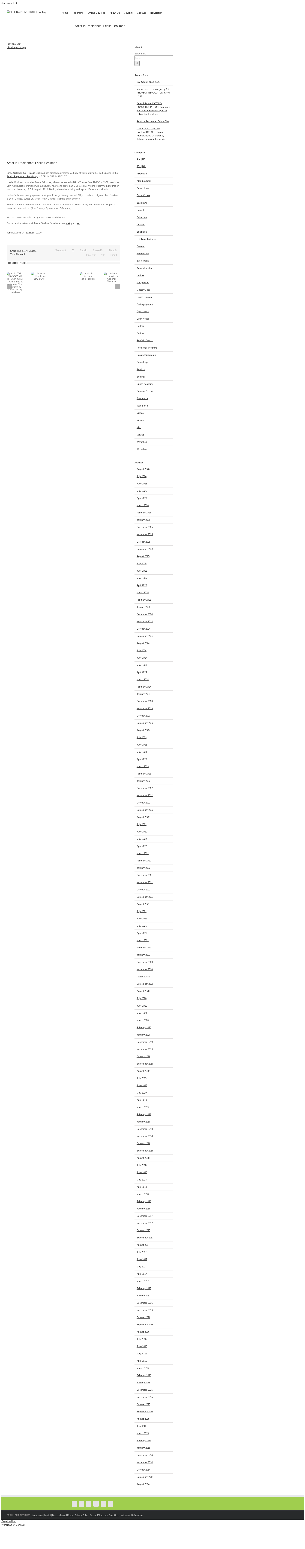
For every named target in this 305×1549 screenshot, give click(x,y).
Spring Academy (145, 384)
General (141, 246)
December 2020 (145, 962)
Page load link (8, 1521)
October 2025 (143, 541)
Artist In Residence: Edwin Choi (153, 121)
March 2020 (143, 1020)
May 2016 (142, 1353)
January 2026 (143, 520)
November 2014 (145, 1462)
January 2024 (143, 694)
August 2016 (143, 1332)
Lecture (140, 275)
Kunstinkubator (144, 268)
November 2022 (145, 795)
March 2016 (143, 1368)
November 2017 (145, 1223)
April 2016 (142, 1361)
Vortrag (140, 434)
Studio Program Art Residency (22, 176)
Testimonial (142, 398)
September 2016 (145, 1324)
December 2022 (145, 788)
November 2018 (145, 1136)
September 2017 (145, 1237)
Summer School (145, 391)
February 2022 (144, 860)
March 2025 (143, 592)
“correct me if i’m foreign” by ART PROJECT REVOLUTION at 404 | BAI (154, 93)
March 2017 (143, 1281)
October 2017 (143, 1230)
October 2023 (143, 715)
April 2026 (142, 498)
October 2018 (143, 1143)
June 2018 (142, 1172)
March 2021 (143, 940)
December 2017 (145, 1216)
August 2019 (143, 1071)
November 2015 (145, 1397)
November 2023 (145, 708)
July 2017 (141, 1252)
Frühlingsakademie (146, 239)
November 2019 (145, 1049)
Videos (140, 413)
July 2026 (141, 476)
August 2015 (143, 1419)
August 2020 (143, 991)
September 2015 (145, 1411)
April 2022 (142, 846)
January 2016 (143, 1382)
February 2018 (144, 1201)
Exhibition (142, 231)
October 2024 (143, 628)
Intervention (143, 253)
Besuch (140, 210)
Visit (139, 427)
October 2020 (143, 976)
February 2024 (144, 686)
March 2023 (143, 766)
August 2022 (143, 817)
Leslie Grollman (37, 173)
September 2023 (145, 723)
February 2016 (144, 1375)
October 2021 (143, 889)
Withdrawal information (132, 1515)
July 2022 (141, 824)
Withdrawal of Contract (13, 1525)
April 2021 (142, 933)
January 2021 (143, 955)
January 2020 (143, 1034)
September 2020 (145, 984)
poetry (68, 223)
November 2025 (145, 534)
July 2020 (141, 998)
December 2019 (145, 1042)
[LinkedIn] (110, 1504)
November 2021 (145, 882)
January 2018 (143, 1208)
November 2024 (145, 621)
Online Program (144, 297)
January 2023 (143, 781)
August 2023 (143, 730)
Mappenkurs (143, 282)
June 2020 (142, 1005)
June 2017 (142, 1259)
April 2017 (142, 1274)
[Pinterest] (103, 1504)
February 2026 (144, 512)
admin (10, 232)
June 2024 (142, 657)
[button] (167, 12)
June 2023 (142, 744)
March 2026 (143, 505)
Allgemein (142, 173)
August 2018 (143, 1158)
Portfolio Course (145, 340)
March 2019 (143, 1107)
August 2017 (143, 1245)
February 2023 (144, 773)
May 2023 (142, 752)
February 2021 (144, 947)
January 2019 (143, 1121)
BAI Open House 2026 (148, 82)
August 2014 (143, 1484)
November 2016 (145, 1310)
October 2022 (143, 802)
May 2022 (142, 839)
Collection (142, 217)
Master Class (143, 289)
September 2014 (145, 1477)
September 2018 (145, 1150)
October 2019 (143, 1056)
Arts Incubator (144, 181)
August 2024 (143, 643)
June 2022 (142, 831)
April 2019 (142, 1100)
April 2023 (142, 759)
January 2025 (143, 607)
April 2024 (142, 672)
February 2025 (144, 599)
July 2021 (141, 911)
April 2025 (142, 585)
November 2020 (145, 969)
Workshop (142, 442)
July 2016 (141, 1339)
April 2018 (142, 1187)
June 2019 (142, 1085)
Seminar (141, 369)
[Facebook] (74, 1504)
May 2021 (142, 926)
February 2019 (144, 1114)
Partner (140, 326)
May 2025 (142, 578)
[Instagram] (96, 1504)
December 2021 (145, 875)
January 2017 (143, 1295)
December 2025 (145, 527)
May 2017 (142, 1266)
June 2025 (142, 570)
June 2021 (142, 918)
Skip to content (9, 3)
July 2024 (141, 650)
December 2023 (145, 701)
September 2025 (145, 549)
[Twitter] (81, 1504)
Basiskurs (142, 202)
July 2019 (141, 1078)
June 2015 (142, 1426)
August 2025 (143, 556)
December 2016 (145, 1303)
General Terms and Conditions (104, 1515)
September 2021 (145, 897)
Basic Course (143, 195)
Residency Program (147, 347)
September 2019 (145, 1063)
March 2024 (143, 679)
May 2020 (142, 1013)
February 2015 (144, 1440)
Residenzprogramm (146, 355)
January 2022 (143, 868)
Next (18, 44)
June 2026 (142, 483)
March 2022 (143, 853)
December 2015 (145, 1390)
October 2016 (143, 1317)
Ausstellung (143, 188)
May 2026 (142, 491)
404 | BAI (141, 159)
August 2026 (143, 469)
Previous (11, 44)
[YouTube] (88, 1504)
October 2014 (143, 1469)
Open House (143, 311)
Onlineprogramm (145, 304)
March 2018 (143, 1194)
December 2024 (145, 614)
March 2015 (143, 1433)
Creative (141, 224)
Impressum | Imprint (41, 1515)
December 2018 (145, 1129)
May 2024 (142, 665)
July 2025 (141, 563)
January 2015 (143, 1447)
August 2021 (143, 904)
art (78, 223)
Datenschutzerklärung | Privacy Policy (70, 1515)
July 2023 (141, 737)
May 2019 (142, 1092)
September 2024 (145, 636)
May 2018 (142, 1179)
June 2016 (142, 1346)
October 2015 (143, 1404)
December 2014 (145, 1455)
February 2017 (144, 1288)
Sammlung (142, 362)
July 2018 (141, 1165)
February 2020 (144, 1027)
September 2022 (145, 810)
